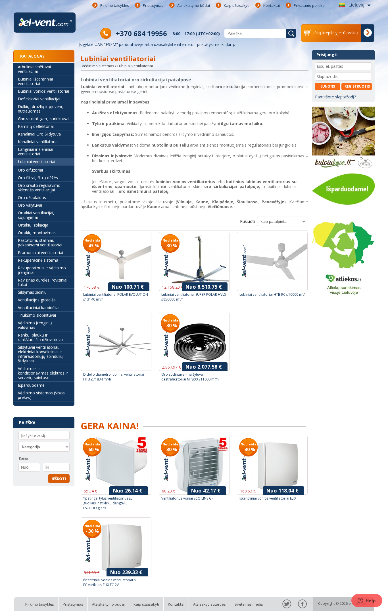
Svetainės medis (249, 604)
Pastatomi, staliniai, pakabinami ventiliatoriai (40, 243)
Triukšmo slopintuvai (37, 315)
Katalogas (32, 56)
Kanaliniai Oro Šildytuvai (40, 134)
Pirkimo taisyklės (114, 5)
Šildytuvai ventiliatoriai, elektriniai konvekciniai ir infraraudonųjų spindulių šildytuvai (40, 353)
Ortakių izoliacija (33, 225)
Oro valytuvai (30, 205)
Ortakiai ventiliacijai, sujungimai (36, 215)
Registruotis (357, 86)
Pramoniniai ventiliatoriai (40, 252)
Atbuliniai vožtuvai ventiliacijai (34, 69)
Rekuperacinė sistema (38, 260)
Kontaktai (271, 5)
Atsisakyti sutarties (209, 604)
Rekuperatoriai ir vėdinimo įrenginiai (42, 270)
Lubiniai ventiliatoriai (36, 161)
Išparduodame (31, 385)
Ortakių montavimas (37, 232)
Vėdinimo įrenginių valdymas (35, 325)
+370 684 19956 (141, 33)
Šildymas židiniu (32, 292)
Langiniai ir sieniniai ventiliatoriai (35, 152)
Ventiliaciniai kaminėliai (38, 307)
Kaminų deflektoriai (36, 126)
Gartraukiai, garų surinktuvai (43, 118)
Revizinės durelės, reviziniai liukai (42, 282)
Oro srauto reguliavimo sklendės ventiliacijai (39, 188)
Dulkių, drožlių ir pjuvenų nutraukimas (41, 109)
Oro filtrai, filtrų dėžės (38, 177)
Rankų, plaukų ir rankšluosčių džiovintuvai (41, 337)
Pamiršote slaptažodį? (335, 97)
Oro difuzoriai (30, 170)
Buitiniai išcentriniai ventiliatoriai (35, 81)
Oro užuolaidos (32, 197)
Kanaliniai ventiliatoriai (38, 141)
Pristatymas (153, 5)
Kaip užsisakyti (236, 5)
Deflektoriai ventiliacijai (39, 99)
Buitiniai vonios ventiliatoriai (43, 91)
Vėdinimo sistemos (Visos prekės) (41, 395)
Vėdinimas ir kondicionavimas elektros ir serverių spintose (43, 373)
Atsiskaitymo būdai (193, 5)
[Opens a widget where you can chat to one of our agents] (366, 601)
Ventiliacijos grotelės (37, 300)
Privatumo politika (309, 5)
